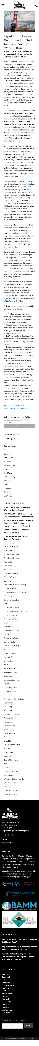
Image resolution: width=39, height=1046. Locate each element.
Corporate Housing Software (15, 592)
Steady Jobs (9, 752)
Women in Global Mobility (14, 779)
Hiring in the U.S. (10, 653)
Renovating (8, 722)
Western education (14, 325)
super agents (9, 756)
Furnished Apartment (12, 631)
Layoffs (7, 684)
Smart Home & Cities (12, 745)
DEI (5, 604)
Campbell (7, 454)
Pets (5, 695)
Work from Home (10, 783)
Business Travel (10, 577)
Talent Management (11, 760)
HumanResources (22, 70)
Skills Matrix (8, 741)
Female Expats (9, 627)
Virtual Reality (9, 775)
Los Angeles (7, 1010)
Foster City (8, 488)
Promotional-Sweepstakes (14, 699)
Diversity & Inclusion (11, 608)
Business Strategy (11, 573)
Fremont (7, 484)
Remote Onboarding (12, 714)
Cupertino (7, 492)
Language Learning (11, 680)
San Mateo (8, 473)
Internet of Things (11, 672)
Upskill (6, 768)
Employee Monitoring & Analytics (17, 611)
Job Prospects (9, 676)
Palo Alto (7, 469)
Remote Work (9, 718)
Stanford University (12, 298)
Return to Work (9, 726)
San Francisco (9, 733)
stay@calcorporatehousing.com (15, 831)
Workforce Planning (11, 794)
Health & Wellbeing (11, 646)
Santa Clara (8, 458)
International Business (12, 669)
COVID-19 (8, 596)
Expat (6, 623)
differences (17, 306)
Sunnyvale (8, 462)
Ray (17, 57)
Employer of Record (12, 619)
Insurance (7, 665)
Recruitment (8, 703)
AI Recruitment (9, 551)
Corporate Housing (11, 589)
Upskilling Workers (11, 771)
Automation (8, 562)
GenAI (6, 634)
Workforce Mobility (11, 790)
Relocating (8, 57)
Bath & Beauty (9, 566)
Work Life (7, 787)
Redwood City (9, 477)
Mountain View (9, 465)
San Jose (7, 450)
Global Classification (12, 638)
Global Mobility (26, 51)
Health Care (8, 650)
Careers (5, 840)
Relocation (8, 711)
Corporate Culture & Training (15, 585)
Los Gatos (8, 496)
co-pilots (7, 581)
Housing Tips (9, 657)
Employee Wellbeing (12, 615)
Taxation (7, 764)
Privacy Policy (7, 843)
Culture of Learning (11, 600)
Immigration (9, 54)
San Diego (6, 1013)
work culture (22, 409)
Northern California (23, 54)
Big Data (7, 570)
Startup (7, 749)
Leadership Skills (10, 688)
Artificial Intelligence (11, 554)
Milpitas (7, 481)
